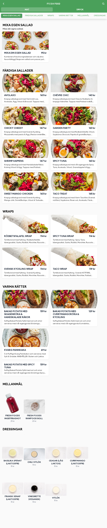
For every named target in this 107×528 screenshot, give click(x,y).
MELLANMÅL (83, 16)
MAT (27, 10)
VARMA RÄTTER (66, 16)
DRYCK (80, 10)
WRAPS (50, 16)
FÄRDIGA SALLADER (34, 16)
